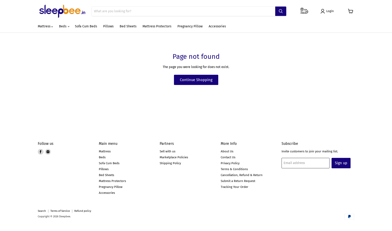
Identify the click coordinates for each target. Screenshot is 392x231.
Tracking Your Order (234, 187)
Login (330, 11)
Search (42, 210)
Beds (63, 26)
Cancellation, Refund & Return (242, 175)
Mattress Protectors (157, 26)
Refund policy (82, 210)
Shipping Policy (170, 163)
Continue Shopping (196, 80)
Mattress (44, 26)
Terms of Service (60, 210)
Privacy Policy (230, 163)
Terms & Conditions (234, 169)
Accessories (217, 26)
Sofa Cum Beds (86, 26)
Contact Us (228, 157)
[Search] (280, 11)
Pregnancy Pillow (190, 26)
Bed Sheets (128, 26)
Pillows (108, 26)
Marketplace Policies (174, 157)
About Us (227, 151)
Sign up (341, 163)
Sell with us (167, 151)
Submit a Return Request (238, 181)
